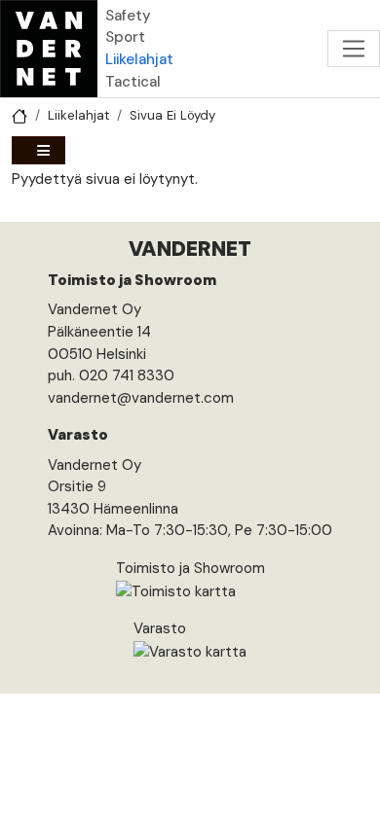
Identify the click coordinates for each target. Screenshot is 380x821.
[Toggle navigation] (353, 48)
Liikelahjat (139, 59)
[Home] (48, 48)
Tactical (133, 81)
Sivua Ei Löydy (172, 115)
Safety (128, 15)
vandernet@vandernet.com (141, 398)
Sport (125, 37)
